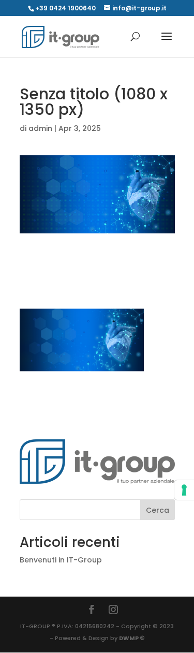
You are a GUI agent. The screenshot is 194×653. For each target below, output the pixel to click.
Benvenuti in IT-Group (61, 560)
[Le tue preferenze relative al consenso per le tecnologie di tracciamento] (184, 490)
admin (40, 128)
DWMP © (132, 638)
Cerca (157, 510)
